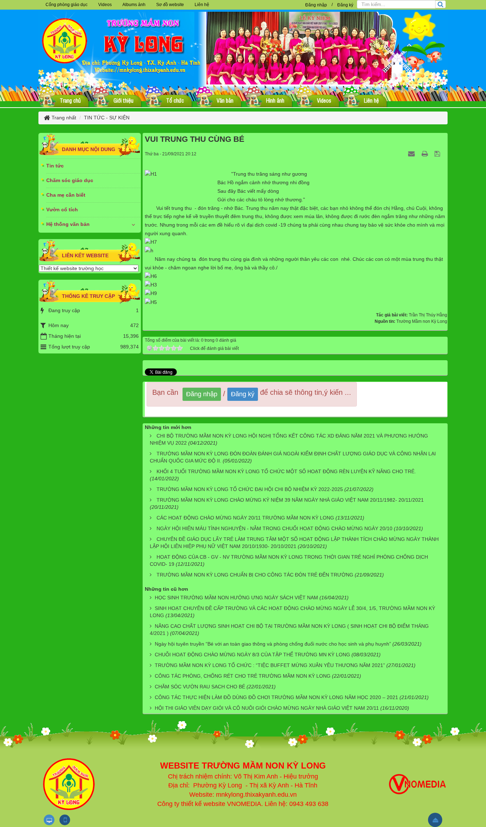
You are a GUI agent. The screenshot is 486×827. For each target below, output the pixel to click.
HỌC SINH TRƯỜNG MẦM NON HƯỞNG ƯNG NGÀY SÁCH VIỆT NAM (236, 597)
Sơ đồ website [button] (170, 4)
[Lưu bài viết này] (438, 153)
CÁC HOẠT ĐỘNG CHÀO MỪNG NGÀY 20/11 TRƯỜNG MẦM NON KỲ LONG (245, 518)
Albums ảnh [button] (134, 4)
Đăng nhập (316, 4)
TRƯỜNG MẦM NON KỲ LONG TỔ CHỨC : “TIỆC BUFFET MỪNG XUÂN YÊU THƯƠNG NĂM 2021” (270, 665)
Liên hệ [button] (202, 4)
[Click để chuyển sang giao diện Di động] (64, 820)
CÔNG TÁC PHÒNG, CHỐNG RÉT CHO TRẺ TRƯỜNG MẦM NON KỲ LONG (243, 676)
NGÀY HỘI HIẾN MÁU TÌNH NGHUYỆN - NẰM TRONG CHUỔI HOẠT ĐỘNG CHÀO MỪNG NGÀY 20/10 (274, 528)
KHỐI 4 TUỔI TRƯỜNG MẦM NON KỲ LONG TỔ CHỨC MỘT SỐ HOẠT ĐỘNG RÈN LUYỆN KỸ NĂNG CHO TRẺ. (286, 471)
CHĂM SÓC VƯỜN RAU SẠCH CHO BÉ (200, 686)
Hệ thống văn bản (68, 224)
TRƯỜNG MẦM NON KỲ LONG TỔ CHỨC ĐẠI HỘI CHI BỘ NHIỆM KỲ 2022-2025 (250, 489)
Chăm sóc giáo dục (69, 180)
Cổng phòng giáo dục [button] (67, 4)
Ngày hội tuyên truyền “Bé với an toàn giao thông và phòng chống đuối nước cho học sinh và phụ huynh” (273, 644)
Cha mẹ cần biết (65, 195)
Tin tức (55, 166)
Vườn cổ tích (62, 209)
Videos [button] (105, 4)
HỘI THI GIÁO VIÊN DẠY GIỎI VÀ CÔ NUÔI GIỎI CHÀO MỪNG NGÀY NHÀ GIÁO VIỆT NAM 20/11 (267, 708)
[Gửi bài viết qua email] (412, 153)
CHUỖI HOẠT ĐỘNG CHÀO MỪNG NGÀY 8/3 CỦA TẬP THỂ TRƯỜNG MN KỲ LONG (252, 654)
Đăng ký (345, 4)
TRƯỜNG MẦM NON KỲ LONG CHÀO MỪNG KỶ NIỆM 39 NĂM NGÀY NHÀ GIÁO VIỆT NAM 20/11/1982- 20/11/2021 (290, 500)
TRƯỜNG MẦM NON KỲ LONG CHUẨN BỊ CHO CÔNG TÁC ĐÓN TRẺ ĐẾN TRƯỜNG (255, 575)
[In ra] (425, 153)
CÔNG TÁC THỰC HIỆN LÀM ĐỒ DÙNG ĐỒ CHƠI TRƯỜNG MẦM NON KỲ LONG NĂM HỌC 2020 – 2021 (276, 697)
